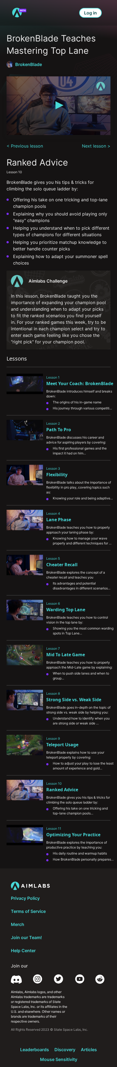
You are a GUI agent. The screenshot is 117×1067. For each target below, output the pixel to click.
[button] (58, 105)
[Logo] (100, 86)
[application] (58, 105)
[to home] (19, 13)
